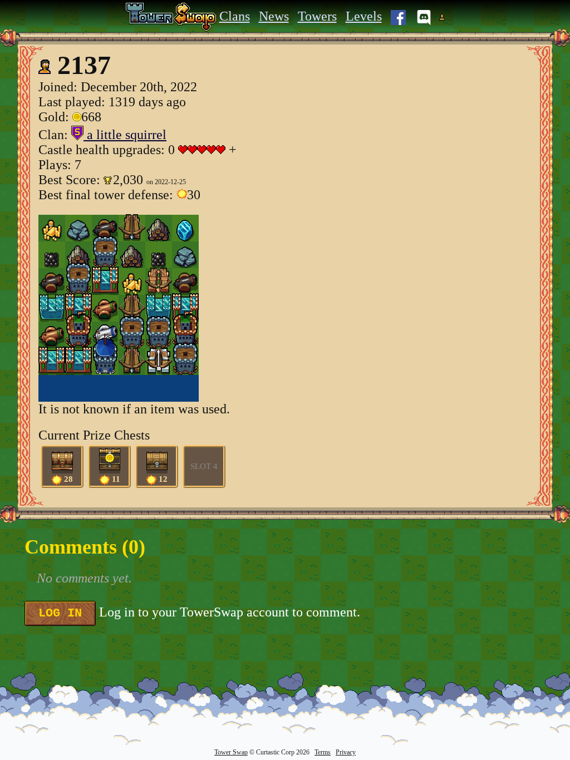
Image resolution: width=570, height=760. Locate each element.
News (274, 16)
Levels (364, 16)
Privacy (346, 752)
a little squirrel (124, 134)
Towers (317, 16)
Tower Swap (231, 752)
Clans (234, 16)
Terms (323, 752)
